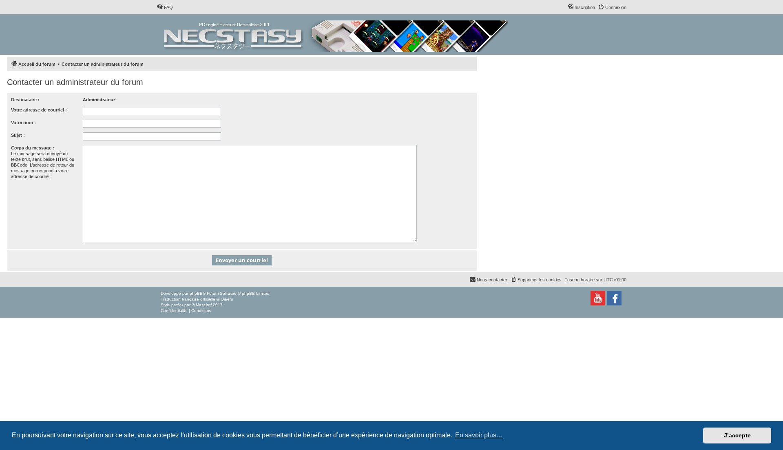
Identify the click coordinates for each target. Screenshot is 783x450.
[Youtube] (598, 298)
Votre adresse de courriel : (39, 109)
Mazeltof (204, 305)
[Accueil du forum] (337, 34)
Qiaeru (227, 299)
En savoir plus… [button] (479, 435)
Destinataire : (25, 99)
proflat (177, 305)
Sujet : (18, 135)
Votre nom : (23, 122)
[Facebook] (614, 298)
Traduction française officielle (188, 299)
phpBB (196, 293)
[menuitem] (165, 7)
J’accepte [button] (737, 435)
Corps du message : (32, 147)
